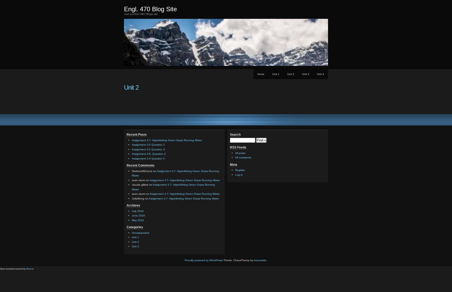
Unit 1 (275, 74)
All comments (243, 157)
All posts (240, 153)
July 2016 (138, 211)
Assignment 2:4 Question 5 (148, 158)
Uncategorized (140, 232)
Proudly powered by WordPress (204, 260)
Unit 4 (320, 74)
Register (240, 170)
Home (260, 74)
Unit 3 (305, 74)
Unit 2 (290, 74)
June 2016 (138, 215)
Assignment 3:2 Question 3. (149, 149)
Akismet (29, 269)
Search (235, 134)
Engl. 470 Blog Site (150, 9)
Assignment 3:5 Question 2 (148, 144)
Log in (239, 174)
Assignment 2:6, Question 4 (149, 153)
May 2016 (138, 220)
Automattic (260, 260)
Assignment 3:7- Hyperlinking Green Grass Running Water (167, 140)
